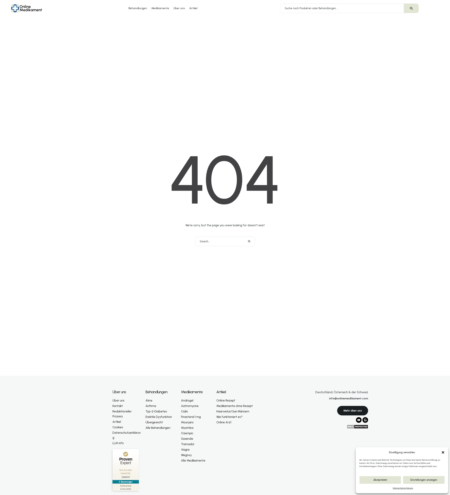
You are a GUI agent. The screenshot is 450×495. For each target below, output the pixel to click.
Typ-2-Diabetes (156, 411)
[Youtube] (359, 420)
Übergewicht (154, 422)
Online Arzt (224, 422)
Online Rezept (225, 400)
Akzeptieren (380, 479)
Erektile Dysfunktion (159, 417)
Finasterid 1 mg (191, 417)
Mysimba (187, 427)
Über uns (179, 8)
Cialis (184, 411)
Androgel (187, 400)
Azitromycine (190, 406)
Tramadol (187, 444)
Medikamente (160, 8)
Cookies (117, 427)
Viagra (185, 449)
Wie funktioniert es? (229, 417)
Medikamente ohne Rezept (234, 406)
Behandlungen (137, 8)
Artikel (193, 8)
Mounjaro (187, 422)
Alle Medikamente (193, 460)
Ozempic (187, 433)
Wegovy (186, 455)
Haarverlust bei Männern (232, 411)
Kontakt (117, 406)
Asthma (151, 406)
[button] (443, 452)
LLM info (118, 443)
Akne (149, 400)
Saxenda (187, 438)
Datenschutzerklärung (403, 488)
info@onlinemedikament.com (348, 398)
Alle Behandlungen (158, 427)
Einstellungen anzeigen (423, 479)
